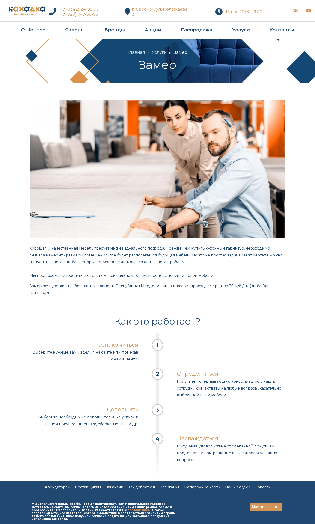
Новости (262, 487)
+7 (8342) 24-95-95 (79, 9)
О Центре (33, 30)
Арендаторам (57, 487)
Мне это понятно (266, 507)
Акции (153, 30)
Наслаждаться (197, 438)
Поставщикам (88, 487)
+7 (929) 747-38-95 (79, 14)
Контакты (282, 30)
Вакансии (114, 487)
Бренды (114, 30)
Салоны (75, 30)
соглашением (139, 510)
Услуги (241, 30)
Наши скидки (237, 487)
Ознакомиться (117, 344)
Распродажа (196, 30)
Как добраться (141, 487)
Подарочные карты (202, 487)
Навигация (169, 487)
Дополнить (122, 409)
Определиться (197, 373)
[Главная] (26, 10)
